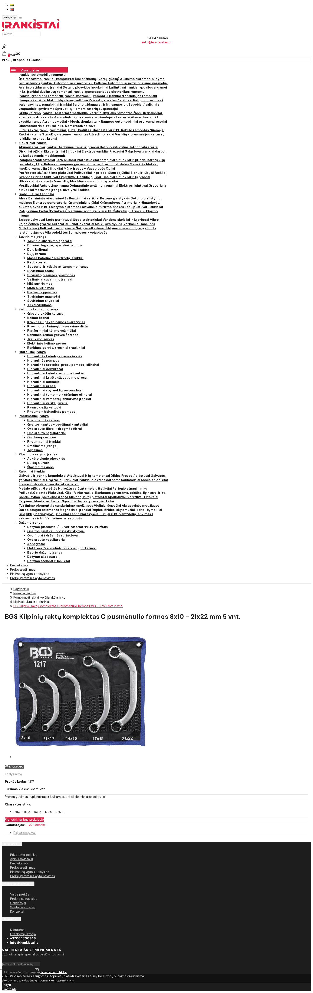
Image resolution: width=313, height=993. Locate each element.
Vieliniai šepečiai (108, 505)
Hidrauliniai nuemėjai (43, 382)
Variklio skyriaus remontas (111, 113)
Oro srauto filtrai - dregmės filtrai (54, 429)
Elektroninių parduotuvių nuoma (25, 980)
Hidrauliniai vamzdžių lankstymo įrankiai (59, 399)
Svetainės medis (22, 907)
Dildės (116, 476)
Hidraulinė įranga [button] (32, 352)
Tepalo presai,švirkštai (95, 501)
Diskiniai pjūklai (31, 151)
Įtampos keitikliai (33, 100)
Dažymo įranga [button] (30, 522)
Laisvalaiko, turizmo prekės (102, 207)
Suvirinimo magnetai (43, 296)
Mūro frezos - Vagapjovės (85, 168)
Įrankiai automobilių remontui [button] (42, 75)
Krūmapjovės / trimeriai (119, 203)
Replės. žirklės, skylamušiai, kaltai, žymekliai (127, 510)
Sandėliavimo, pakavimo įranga (44, 497)
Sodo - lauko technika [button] (36, 194)
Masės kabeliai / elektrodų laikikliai (55, 258)
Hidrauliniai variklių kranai (47, 403)
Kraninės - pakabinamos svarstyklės (56, 322)
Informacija (10, 844)
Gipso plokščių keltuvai (45, 313)
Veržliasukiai (29, 185)
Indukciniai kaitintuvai (109, 87)
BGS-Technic (35, 825)
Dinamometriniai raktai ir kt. (42, 126)
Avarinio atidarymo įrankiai (41, 87)
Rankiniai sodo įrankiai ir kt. (90, 211)
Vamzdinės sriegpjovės (63, 518)
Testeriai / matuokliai (71, 113)
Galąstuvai (133, 151)
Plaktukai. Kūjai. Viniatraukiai (71, 493)
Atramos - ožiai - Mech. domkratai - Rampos (78, 121)
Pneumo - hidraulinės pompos (51, 412)
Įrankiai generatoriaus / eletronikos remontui (109, 92)
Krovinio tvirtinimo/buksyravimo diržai (58, 326)
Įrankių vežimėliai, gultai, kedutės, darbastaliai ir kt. (80, 130)
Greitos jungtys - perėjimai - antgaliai (57, 424)
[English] (12, 9)
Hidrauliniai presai (41, 386)
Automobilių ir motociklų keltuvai (80, 83)
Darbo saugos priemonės (39, 510)
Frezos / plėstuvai (136, 476)
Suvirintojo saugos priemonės (51, 275)
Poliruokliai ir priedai (91, 173)
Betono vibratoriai (143, 147)
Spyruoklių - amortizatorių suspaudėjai (86, 109)
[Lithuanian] (12, 5)
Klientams (9, 919)
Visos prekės (19, 894)
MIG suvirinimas (39, 284)
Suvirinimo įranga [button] (32, 237)
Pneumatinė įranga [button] (34, 416)
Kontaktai (17, 911)
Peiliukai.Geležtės (33, 493)
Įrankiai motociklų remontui (86, 96)
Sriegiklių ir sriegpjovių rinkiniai (44, 514)
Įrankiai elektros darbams (100, 480)
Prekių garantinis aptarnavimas (32, 578)
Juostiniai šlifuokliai (83, 160)
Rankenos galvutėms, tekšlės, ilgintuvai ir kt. (130, 493)
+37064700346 (23, 938)
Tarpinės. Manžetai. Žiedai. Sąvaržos (48, 501)
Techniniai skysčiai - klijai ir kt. (94, 514)
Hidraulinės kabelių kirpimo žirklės (54, 356)
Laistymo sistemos (64, 207)
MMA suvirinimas (40, 288)
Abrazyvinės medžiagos (140, 505)
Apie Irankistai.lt (21, 859)
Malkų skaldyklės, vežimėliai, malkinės (125, 224)
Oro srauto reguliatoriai (46, 433)
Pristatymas (19, 863)
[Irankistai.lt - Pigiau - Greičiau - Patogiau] (30, 30)
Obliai (110, 168)
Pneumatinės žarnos (43, 420)
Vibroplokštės (57, 232)
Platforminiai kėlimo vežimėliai (51, 331)
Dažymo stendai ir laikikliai (48, 561)
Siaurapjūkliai (119, 173)
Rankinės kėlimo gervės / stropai (53, 335)
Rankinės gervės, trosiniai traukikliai (56, 348)
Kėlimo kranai (38, 318)
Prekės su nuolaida (23, 899)
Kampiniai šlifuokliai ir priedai (123, 160)
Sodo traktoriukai (88, 220)
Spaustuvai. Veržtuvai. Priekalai (133, 497)
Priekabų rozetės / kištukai (111, 100)
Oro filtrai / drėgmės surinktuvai (53, 535)
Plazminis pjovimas (42, 292)
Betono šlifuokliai (114, 147)
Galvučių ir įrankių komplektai (43, 476)
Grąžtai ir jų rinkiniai (62, 480)
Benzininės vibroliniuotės (48, 198)
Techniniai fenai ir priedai (79, 147)
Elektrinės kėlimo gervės (47, 343)
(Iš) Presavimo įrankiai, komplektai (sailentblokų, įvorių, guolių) (69, 79)
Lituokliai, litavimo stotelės (108, 164)
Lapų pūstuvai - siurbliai (144, 207)
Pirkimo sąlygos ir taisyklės (29, 872)
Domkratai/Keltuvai (80, 126)
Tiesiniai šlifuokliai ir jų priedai (126, 177)
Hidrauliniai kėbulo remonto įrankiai (56, 373)
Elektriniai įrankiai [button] (33, 143)
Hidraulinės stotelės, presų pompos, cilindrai (63, 365)
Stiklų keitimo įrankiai (36, 113)
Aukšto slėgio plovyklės (46, 459)
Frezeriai (117, 151)
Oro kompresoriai (41, 437)
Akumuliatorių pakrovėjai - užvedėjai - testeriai (92, 117)
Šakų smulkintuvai (90, 228)
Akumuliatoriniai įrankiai (38, 147)
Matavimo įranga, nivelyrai (56, 190)
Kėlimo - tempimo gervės (65, 164)
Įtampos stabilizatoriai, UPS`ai (43, 160)
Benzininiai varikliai (84, 198)
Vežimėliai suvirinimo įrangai (49, 279)
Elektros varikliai (95, 151)
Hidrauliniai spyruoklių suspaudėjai (54, 390)
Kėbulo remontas (135, 130)
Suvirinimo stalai (40, 271)
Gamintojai (18, 903)
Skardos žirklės (31, 177)
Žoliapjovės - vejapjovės (88, 232)
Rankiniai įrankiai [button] (32, 471)
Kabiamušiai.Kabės (136, 480)
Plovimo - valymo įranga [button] (38, 454)
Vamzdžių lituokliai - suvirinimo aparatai (86, 181)
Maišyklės (138, 164)
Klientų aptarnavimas (16, 883)
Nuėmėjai (157, 130)
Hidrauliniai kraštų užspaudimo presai (57, 377)
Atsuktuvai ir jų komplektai (89, 476)
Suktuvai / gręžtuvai (60, 177)
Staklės (83, 190)
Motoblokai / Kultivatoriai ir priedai (47, 228)
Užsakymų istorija (23, 934)
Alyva (23, 198)
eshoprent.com (62, 980)
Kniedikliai (159, 480)
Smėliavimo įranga (41, 446)
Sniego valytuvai (32, 220)
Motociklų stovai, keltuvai (68, 100)
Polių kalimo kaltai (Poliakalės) (43, 211)
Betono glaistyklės (115, 198)
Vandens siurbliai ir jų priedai (126, 220)
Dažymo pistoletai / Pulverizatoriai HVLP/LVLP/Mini (68, 527)
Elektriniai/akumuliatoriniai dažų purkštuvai (61, 548)
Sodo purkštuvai (59, 220)
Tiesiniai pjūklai (89, 177)
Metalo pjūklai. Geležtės (38, 488)
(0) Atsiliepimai (25, 833)
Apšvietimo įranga (55, 185)
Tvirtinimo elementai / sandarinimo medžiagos (56, 505)
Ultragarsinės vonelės (36, 181)
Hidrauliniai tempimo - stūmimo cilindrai (59, 395)
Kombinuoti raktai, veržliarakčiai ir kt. (49, 484)
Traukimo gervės (40, 339)
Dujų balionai (37, 249)
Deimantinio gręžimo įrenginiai (94, 185)
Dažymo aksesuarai (42, 557)
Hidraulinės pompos (43, 360)
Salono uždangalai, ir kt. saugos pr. (101, 104)
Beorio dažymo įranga (44, 552)
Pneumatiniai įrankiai (44, 441)
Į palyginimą (13, 774)
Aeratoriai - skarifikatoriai (73, 224)
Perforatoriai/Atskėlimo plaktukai (46, 173)
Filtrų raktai (29, 130)
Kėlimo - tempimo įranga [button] (39, 309)
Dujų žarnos (36, 254)
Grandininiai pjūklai (84, 203)
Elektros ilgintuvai (134, 185)
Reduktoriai (36, 262)
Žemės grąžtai (40, 224)
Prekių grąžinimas (22, 867)
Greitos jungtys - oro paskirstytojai (56, 531)
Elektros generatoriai (50, 203)
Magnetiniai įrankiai (76, 510)
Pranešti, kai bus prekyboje (24, 819)
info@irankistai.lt (24, 943)
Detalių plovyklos (77, 87)
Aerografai (36, 544)
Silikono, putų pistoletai (88, 497)
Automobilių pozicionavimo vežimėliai (138, 83)
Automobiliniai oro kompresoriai (141, 121)
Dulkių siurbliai (38, 463)
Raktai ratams (30, 134)
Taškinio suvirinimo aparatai (49, 241)
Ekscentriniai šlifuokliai (63, 151)
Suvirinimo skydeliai (43, 301)
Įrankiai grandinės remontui (41, 96)
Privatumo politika (23, 855)
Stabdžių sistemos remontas (65, 134)
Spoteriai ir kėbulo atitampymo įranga (58, 267)
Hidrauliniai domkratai (45, 369)
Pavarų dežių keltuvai (44, 407)
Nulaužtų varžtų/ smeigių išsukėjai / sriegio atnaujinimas (102, 488)
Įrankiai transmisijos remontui (133, 96)
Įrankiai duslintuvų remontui (50, 92)
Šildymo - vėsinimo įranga (126, 228)
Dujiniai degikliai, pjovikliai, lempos (54, 245)
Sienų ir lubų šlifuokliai (148, 173)
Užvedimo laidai (102, 134)
